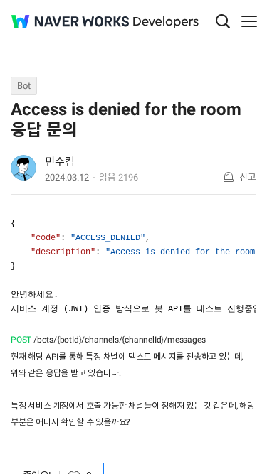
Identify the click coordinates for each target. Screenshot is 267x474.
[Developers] (166, 22)
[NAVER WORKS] (70, 21)
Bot (24, 85)
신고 (247, 177)
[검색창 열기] (223, 21)
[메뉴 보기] (249, 21)
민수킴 (60, 162)
